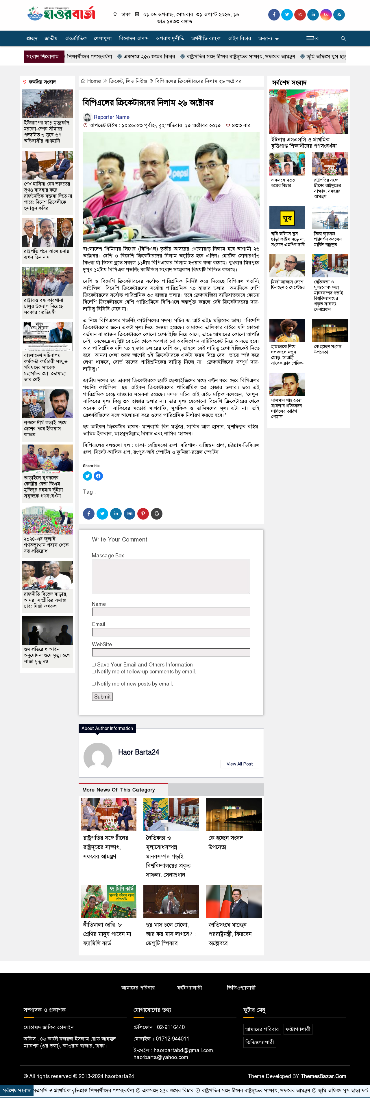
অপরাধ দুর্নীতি (170, 38)
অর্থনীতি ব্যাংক (206, 38)
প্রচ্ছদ (32, 38)
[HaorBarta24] (61, 13)
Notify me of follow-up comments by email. (146, 671)
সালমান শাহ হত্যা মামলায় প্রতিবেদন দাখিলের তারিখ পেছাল (286, 408)
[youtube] (326, 14)
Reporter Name (111, 117)
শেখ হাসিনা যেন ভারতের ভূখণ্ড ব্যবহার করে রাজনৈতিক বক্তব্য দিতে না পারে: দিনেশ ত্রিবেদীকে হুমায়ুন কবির (48, 196)
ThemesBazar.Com (323, 1076)
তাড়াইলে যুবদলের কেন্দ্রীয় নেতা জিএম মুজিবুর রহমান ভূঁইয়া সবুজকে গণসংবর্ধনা (43, 487)
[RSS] (339, 14)
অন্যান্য (265, 38)
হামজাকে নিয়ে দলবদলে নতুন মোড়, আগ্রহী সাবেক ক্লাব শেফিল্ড (287, 355)
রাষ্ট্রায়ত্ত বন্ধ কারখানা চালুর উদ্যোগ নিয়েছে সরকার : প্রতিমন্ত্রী (43, 306)
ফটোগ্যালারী (189, 988)
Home (94, 81)
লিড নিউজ (136, 81)
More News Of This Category (118, 790)
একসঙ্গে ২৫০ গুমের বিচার (118, 56)
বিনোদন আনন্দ (134, 38)
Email (98, 624)
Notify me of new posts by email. (135, 684)
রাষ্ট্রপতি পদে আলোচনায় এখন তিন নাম (46, 254)
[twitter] (287, 14)
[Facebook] (89, 514)
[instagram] (300, 14)
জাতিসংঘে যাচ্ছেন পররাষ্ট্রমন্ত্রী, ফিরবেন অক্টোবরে (230, 934)
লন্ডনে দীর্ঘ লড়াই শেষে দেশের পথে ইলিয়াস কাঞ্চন (45, 429)
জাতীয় (51, 38)
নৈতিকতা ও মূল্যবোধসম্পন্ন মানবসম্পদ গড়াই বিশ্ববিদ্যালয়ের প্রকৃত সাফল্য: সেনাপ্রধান (168, 856)
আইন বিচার (239, 38)
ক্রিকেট (116, 81)
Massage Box (108, 555)
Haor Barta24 (138, 752)
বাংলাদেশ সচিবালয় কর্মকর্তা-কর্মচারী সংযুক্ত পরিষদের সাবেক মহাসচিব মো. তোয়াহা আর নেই (46, 367)
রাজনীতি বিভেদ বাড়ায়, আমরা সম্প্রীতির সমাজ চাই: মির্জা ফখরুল (46, 600)
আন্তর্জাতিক (76, 38)
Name (99, 604)
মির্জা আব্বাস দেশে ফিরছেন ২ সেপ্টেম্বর (288, 284)
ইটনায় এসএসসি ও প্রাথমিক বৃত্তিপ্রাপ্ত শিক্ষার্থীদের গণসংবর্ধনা (304, 142)
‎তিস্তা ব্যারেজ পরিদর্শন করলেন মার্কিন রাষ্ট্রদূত (328, 239)
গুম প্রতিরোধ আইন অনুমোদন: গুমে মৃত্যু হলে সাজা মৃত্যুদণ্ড (47, 655)
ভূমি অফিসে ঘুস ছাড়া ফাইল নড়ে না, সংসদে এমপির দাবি (288, 239)
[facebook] (274, 14)
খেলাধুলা (103, 38)
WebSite (102, 644)
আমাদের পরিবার (138, 988)
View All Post (240, 764)
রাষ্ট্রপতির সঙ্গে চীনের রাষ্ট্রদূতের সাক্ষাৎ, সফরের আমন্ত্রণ (209, 56)
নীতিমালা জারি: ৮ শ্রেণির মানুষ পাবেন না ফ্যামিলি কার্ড (107, 934)
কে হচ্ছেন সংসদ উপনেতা (327, 349)
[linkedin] (313, 14)
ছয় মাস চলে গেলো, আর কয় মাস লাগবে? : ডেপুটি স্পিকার (171, 934)
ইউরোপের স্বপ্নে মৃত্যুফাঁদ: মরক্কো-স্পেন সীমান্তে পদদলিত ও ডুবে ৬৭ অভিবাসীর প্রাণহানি (47, 132)
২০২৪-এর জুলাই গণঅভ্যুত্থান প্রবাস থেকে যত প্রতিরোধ (46, 545)
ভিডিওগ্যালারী (241, 988)
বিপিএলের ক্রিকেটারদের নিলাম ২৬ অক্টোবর (198, 81)
